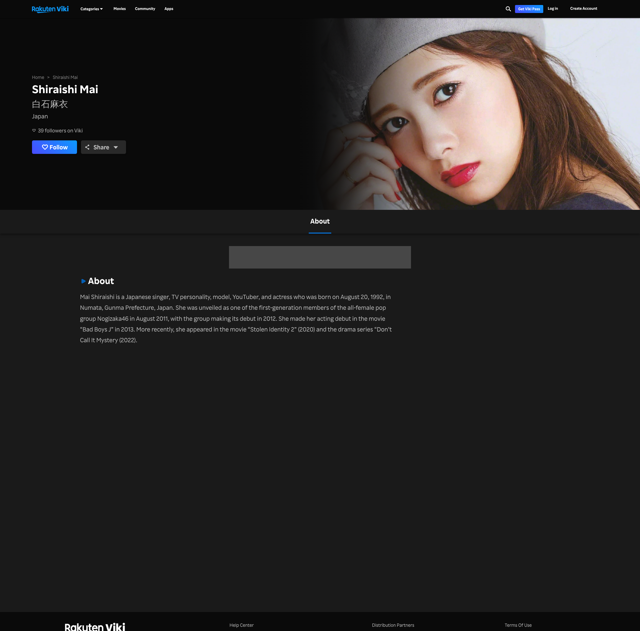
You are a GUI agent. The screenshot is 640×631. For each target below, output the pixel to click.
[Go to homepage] (50, 8)
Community (145, 8)
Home (38, 77)
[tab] (320, 222)
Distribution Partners (393, 625)
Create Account (583, 8)
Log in (553, 8)
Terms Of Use (518, 625)
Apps (168, 8)
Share (101, 147)
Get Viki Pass (529, 8)
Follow (59, 147)
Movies (120, 8)
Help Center (242, 625)
